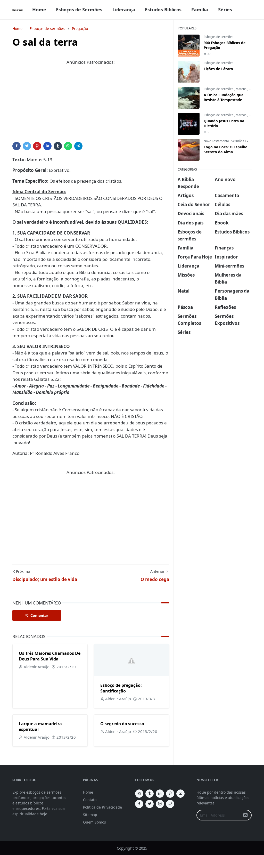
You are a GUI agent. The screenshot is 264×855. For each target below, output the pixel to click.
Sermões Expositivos (246, 141)
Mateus (241, 89)
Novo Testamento (217, 141)
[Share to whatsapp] (68, 146)
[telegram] (139, 793)
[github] (170, 804)
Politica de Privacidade (102, 807)
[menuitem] (39, 9)
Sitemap (90, 814)
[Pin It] (37, 146)
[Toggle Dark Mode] (245, 9)
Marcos (241, 115)
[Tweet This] (27, 146)
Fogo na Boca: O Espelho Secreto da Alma (226, 149)
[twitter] (149, 804)
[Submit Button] (245, 815)
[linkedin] (160, 793)
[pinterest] (170, 793)
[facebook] (239, 9)
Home (88, 792)
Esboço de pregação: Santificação (121, 688)
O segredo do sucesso (122, 724)
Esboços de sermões (218, 37)
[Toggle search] (250, 9)
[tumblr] (149, 793)
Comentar (39, 615)
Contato (89, 799)
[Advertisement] (90, 106)
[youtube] (180, 793)
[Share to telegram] (78, 146)
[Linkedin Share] (47, 146)
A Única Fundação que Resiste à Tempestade (223, 97)
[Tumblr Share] (58, 146)
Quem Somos (94, 822)
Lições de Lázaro (218, 68)
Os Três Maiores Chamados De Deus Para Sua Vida (49, 656)
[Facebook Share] (16, 146)
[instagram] (160, 804)
